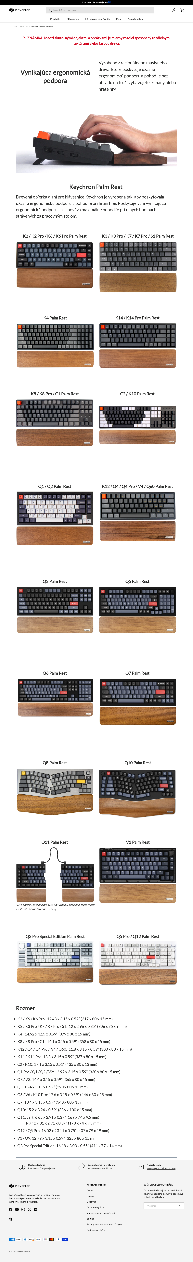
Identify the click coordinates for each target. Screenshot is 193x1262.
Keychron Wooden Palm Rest (42, 26)
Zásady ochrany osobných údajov (104, 1224)
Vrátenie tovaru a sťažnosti (101, 1213)
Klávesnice (73, 19)
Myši (118, 19)
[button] (182, 10)
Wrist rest (24, 26)
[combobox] (100, 10)
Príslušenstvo (135, 19)
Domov (14, 26)
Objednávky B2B (95, 1207)
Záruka (90, 1218)
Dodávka (91, 1201)
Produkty (55, 19)
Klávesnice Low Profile (97, 19)
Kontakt (91, 1196)
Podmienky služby (96, 1230)
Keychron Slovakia (23, 1252)
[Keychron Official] (11, 1219)
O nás (90, 1190)
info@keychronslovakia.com (161, 1168)
